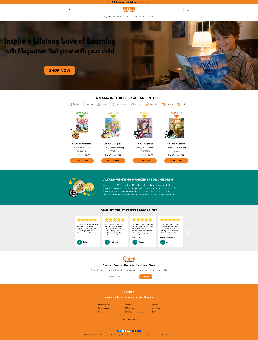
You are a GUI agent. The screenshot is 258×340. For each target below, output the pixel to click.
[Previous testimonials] (71, 231)
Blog (100, 312)
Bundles (128, 304)
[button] (70, 9)
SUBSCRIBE (145, 277)
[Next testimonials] (187, 231)
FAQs (154, 312)
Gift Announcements (134, 312)
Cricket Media (93, 335)
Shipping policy (140, 335)
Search (155, 304)
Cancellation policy (168, 335)
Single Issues (103, 308)
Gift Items (129, 308)
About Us (156, 308)
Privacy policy (104, 335)
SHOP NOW (59, 70)
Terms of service (127, 335)
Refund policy (115, 335)
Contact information (153, 335)
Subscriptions (104, 304)
